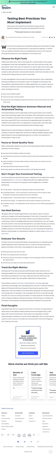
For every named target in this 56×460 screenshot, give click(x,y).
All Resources (46, 429)
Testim (3, 416)
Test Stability (5, 424)
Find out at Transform (28, 3)
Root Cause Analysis (7, 426)
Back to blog (7, 12)
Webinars (45, 426)
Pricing (3, 429)
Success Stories (47, 418)
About (30, 416)
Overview (18, 416)
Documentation (19, 418)
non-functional (18, 180)
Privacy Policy (20, 446)
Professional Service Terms (45, 446)
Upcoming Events (47, 416)
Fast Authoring (5, 418)
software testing (23, 283)
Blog (43, 421)
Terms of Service (8, 446)
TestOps (3, 421)
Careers (31, 418)
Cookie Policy (31, 446)
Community (45, 432)
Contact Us (32, 421)
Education (45, 424)
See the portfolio (28, 353)
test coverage (36, 283)
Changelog (18, 421)
